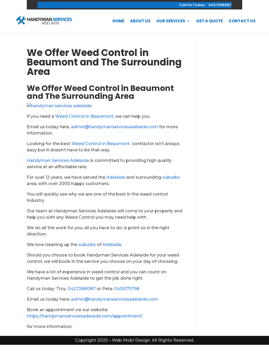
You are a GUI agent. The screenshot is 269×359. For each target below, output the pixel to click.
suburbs (171, 177)
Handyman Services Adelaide (58, 160)
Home (118, 21)
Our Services (170, 21)
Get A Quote (209, 21)
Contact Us (242, 21)
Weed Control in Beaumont (84, 116)
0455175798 (126, 288)
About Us (140, 21)
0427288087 (82, 288)
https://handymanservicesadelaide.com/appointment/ (85, 316)
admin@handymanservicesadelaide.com (114, 126)
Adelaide (115, 177)
